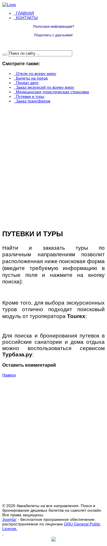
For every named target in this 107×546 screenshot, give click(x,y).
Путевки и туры (30, 96)
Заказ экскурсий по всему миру (45, 87)
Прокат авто (27, 82)
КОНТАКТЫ (27, 17)
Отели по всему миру (36, 73)
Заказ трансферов (33, 101)
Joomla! (9, 519)
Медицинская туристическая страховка (52, 92)
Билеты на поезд (32, 78)
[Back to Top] (2, 533)
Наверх (9, 375)
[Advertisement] (36, 164)
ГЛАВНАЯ (25, 13)
